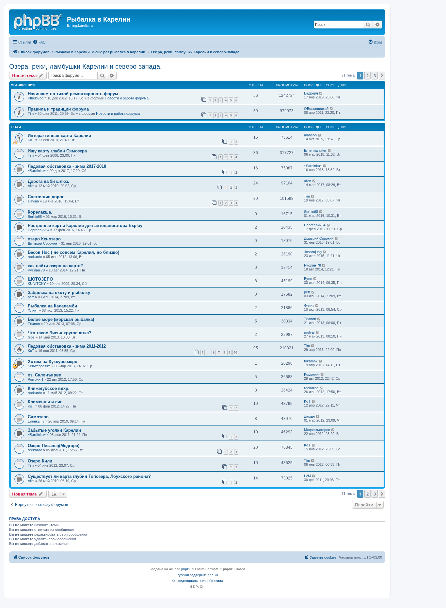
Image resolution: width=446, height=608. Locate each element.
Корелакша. (40, 212)
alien (307, 181)
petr (31, 297)
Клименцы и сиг (45, 401)
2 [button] (367, 75)
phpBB (186, 569)
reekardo (35, 257)
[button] (382, 75)
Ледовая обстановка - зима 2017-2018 (67, 166)
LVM (307, 476)
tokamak (311, 361)
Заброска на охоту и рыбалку (59, 292)
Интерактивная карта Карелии (59, 135)
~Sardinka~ (37, 171)
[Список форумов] (39, 21)
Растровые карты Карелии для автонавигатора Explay (85, 225)
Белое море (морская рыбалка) (61, 319)
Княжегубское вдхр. (49, 388)
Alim (31, 186)
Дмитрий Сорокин (42, 243)
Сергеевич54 (38, 230)
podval (309, 332)
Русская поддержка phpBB (197, 575)
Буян (308, 279)
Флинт (33, 310)
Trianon (34, 324)
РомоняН (35, 379)
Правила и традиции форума (58, 109)
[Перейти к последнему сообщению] (321, 93)
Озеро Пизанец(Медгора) (53, 445)
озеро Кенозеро (44, 238)
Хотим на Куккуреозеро (52, 361)
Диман (309, 416)
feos (31, 337)
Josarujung (313, 252)
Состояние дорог (46, 196)
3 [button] (375, 75)
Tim (31, 113)
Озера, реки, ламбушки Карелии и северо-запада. (85, 66)
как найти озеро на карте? (55, 265)
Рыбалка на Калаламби (52, 306)
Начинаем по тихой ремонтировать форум (73, 93)
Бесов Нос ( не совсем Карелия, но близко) (73, 252)
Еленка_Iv (36, 421)
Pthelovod (35, 98)
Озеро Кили (40, 461)
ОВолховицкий (316, 109)
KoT (31, 140)
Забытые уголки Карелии (54, 430)
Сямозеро (38, 416)
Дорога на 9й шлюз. (48, 181)
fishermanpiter (315, 150)
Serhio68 (35, 216)
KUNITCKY (37, 284)
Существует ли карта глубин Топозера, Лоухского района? (89, 476)
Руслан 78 (36, 270)
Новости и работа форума (127, 98)
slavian (33, 201)
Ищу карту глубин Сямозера (57, 150)
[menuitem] (39, 42)
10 (235, 352)
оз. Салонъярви (44, 375)
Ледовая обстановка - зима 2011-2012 (67, 346)
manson (310, 135)
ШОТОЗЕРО (40, 279)
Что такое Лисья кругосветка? (59, 332)
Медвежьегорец (317, 430)
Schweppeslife (39, 366)
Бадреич (311, 93)
